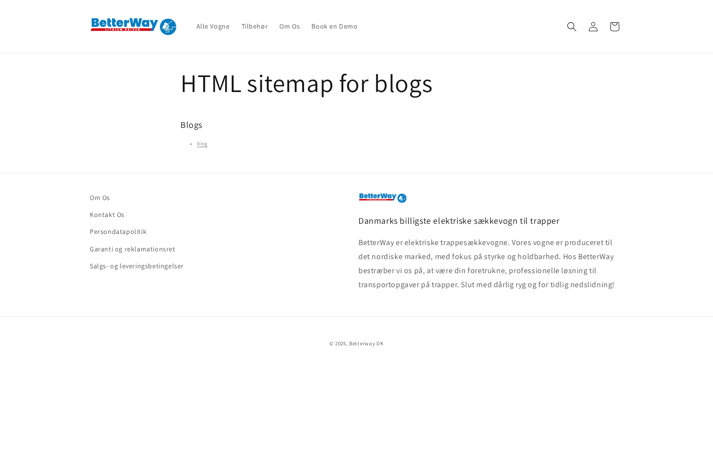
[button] (572, 26)
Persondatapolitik (118, 231)
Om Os (100, 197)
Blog (202, 143)
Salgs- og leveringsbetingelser (137, 266)
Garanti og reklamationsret (133, 249)
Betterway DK (366, 343)
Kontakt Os (107, 214)
